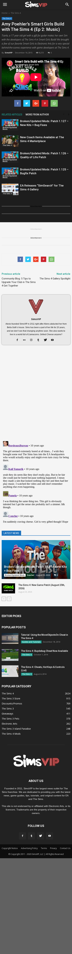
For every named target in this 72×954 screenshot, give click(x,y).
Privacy (53, 848)
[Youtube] (53, 340)
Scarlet (30, 575)
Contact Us (65, 848)
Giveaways (7, 713)
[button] (67, 4)
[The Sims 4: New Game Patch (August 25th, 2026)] (8, 588)
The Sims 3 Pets (10, 718)
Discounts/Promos (12, 703)
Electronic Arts (9, 723)
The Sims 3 (8, 708)
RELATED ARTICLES (12, 114)
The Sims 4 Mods (11, 733)
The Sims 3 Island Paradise (16, 728)
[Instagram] (32, 340)
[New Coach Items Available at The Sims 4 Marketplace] (10, 141)
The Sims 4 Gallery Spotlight (55, 278)
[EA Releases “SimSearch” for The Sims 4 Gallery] (10, 189)
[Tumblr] (39, 340)
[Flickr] (25, 340)
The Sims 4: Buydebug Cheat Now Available (44, 651)
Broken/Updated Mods (10, 128)
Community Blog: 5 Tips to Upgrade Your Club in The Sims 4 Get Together (19, 282)
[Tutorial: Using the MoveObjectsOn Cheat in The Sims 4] (10, 639)
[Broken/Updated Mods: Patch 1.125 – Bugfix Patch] (10, 173)
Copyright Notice (10, 848)
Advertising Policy (29, 848)
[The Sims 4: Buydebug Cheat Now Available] (10, 655)
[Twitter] (46, 340)
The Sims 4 (7, 18)
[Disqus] (36, 395)
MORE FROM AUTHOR (37, 114)
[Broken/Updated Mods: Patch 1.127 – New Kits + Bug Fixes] (10, 125)
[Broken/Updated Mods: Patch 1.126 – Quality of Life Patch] (10, 157)
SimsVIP (8, 52)
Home (5, 13)
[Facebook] (18, 340)
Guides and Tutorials (31, 642)
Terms (44, 848)
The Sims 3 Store (11, 698)
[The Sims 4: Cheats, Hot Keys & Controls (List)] (10, 671)
